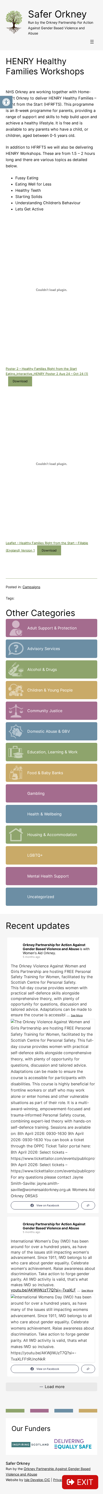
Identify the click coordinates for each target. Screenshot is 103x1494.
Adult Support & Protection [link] (52, 628)
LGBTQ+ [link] (35, 855)
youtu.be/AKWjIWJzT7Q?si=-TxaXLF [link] (43, 1290)
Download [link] (20, 381)
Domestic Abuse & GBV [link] (48, 731)
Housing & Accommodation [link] (52, 834)
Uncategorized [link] (40, 896)
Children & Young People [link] (50, 690)
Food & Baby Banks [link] (45, 772)
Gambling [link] (36, 793)
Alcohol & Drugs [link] (42, 669)
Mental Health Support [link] (48, 876)
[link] (6, 102)
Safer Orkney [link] (57, 14)
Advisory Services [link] (43, 648)
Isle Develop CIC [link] (37, 1480)
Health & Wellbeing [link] (44, 814)
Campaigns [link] (31, 587)
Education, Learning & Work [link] (52, 752)
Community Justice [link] (44, 710)
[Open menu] (92, 42)
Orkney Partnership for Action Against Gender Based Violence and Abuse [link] (54, 947)
